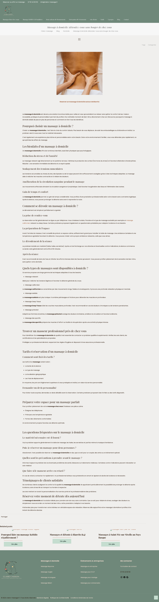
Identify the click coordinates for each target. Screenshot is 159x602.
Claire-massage (47, 31)
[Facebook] (124, 578)
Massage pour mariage (89, 577)
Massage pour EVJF (88, 572)
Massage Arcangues (48, 577)
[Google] (127, 578)
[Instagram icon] (151, 598)
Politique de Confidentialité (59, 598)
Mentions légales (43, 598)
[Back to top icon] (156, 598)
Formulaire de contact (128, 566)
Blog (58, 31)
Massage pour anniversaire (90, 583)
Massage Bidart (46, 583)
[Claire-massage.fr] (8, 10)
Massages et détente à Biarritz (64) (67, 534)
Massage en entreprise (89, 566)
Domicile (66, 31)
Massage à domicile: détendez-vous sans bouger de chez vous (95, 31)
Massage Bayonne (47, 566)
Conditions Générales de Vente (81, 598)
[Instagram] (121, 578)
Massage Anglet (46, 572)
